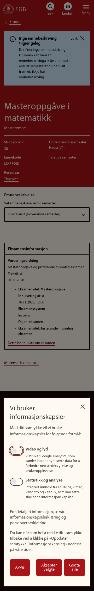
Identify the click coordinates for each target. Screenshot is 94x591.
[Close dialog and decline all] (82, 405)
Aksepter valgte (49, 567)
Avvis (20, 567)
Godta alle (74, 567)
